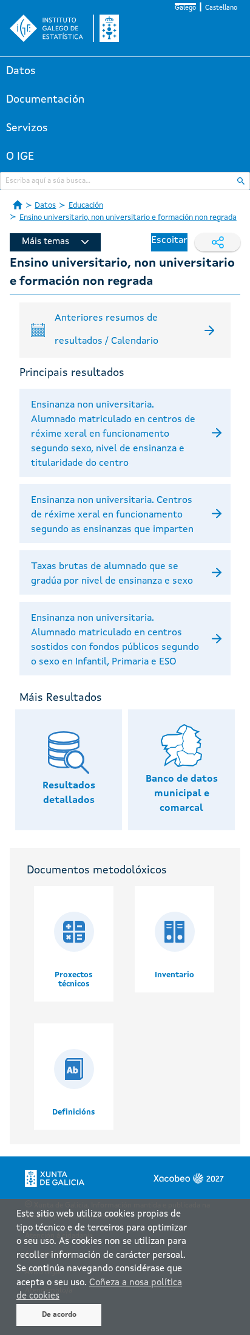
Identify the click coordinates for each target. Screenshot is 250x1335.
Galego (185, 8)
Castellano (221, 8)
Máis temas (45, 242)
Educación (86, 206)
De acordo (59, 1315)
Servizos (27, 128)
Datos (21, 71)
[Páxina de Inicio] (17, 205)
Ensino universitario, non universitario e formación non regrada (128, 218)
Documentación (45, 99)
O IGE (20, 156)
